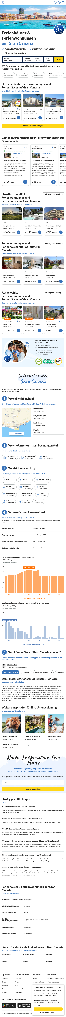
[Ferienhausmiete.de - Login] (60, 2)
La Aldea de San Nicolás (9, 834)
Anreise (27, 58)
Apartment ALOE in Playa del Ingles (49, 846)
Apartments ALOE (29, 111)
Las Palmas (19, 834)
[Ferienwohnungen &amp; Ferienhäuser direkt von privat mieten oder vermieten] (3, 2)
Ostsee (4, 982)
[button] (64, 2)
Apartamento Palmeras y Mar (53, 111)
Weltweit (5, 989)
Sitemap (4, 992)
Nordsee (4, 978)
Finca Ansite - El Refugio (28, 846)
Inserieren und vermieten (55, 978)
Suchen (58, 59)
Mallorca (5, 985)
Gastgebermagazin (53, 982)
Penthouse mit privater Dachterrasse (10, 111)
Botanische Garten (21, 692)
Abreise (37, 58)
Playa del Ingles (30, 834)
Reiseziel (6, 58)
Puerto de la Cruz (13, 812)
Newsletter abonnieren (33, 789)
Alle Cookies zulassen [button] (48, 1009)
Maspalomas (54, 810)
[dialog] (48, 1000)
